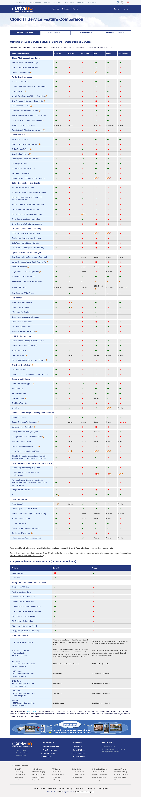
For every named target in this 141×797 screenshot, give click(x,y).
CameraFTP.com (32, 711)
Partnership (52, 788)
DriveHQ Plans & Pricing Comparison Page (85, 548)
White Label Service (120, 780)
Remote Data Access (38, 774)
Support (61, 788)
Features (55, 9)
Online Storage (37, 769)
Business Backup (77, 780)
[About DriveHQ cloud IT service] (22, 745)
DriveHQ (59, 792)
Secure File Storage (38, 777)
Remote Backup (77, 777)
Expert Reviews (86, 32)
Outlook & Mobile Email (99, 777)
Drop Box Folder (37, 780)
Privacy (69, 788)
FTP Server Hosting (58, 774)
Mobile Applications (120, 777)
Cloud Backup (19, 777)
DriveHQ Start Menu (21, 2)
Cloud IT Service (21, 750)
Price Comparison (55, 32)
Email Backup (96, 780)
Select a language (86, 792)
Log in (126, 9)
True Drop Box (57, 2)
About (36, 788)
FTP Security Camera (58, 780)
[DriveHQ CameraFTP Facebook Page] (117, 2)
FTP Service (56, 769)
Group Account (81, 2)
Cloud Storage (19, 772)
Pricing (75, 9)
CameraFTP (90, 788)
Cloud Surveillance (22, 753)
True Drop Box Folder (20, 369)
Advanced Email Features (99, 774)
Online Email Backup (78, 774)
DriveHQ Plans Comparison (116, 32)
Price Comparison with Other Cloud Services (26, 555)
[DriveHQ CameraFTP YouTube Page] (128, 2)
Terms (43, 788)
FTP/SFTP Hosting (69, 2)
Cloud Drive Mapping (35, 2)
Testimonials (79, 788)
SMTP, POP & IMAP (98, 772)
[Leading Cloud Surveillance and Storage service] (70, 727)
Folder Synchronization (121, 774)
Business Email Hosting (99, 769)
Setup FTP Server (57, 772)
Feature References (21, 765)
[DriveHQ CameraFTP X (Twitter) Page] (122, 2)
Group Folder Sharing (120, 772)
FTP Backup (56, 777)
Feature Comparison (25, 32)
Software (65, 9)
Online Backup (77, 769)
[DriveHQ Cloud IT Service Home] (22, 9)
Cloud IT (18, 769)
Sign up (116, 9)
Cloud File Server (20, 774)
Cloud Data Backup (78, 772)
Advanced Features (120, 769)
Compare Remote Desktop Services (72, 42)
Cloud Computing (20, 780)
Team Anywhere (91, 2)
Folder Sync (47, 2)
